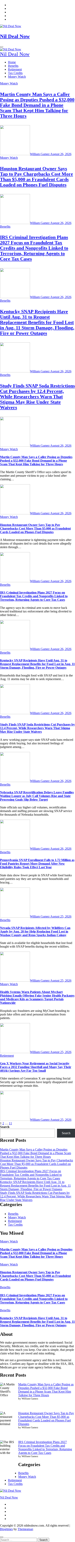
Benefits (13, 65)
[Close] (1, 1537)
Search (4, 1127)
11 (10, 1123)
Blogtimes (6, 1529)
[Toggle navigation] (1, 46)
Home (12, 62)
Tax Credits (15, 73)
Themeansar (25, 1529)
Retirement (15, 69)
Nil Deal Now (15, 36)
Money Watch (17, 76)
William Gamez (40, 154)
